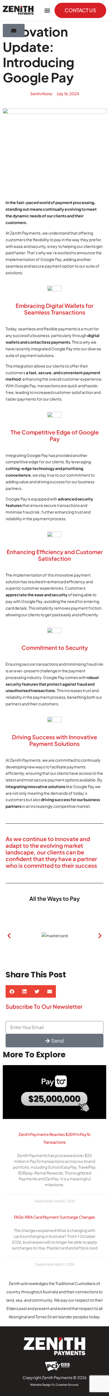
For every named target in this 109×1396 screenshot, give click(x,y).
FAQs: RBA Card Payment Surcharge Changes (54, 1216)
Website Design (40, 1384)
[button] (47, 10)
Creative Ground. (67, 1384)
